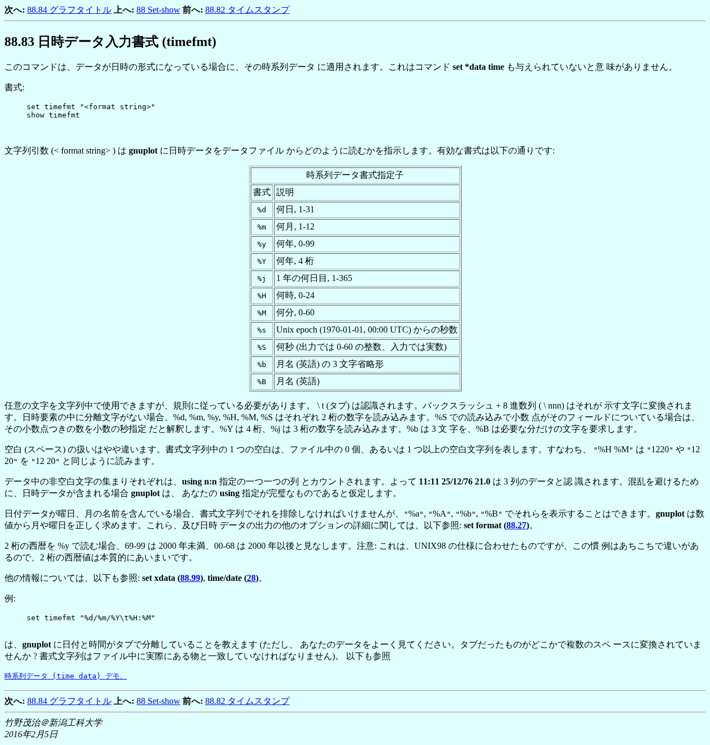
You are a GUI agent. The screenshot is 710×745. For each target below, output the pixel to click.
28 (251, 578)
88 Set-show (158, 9)
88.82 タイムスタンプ (247, 9)
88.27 (516, 525)
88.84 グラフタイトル (69, 9)
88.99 (190, 578)
